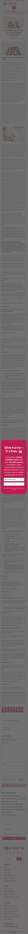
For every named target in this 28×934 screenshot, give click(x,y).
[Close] (25, 441)
